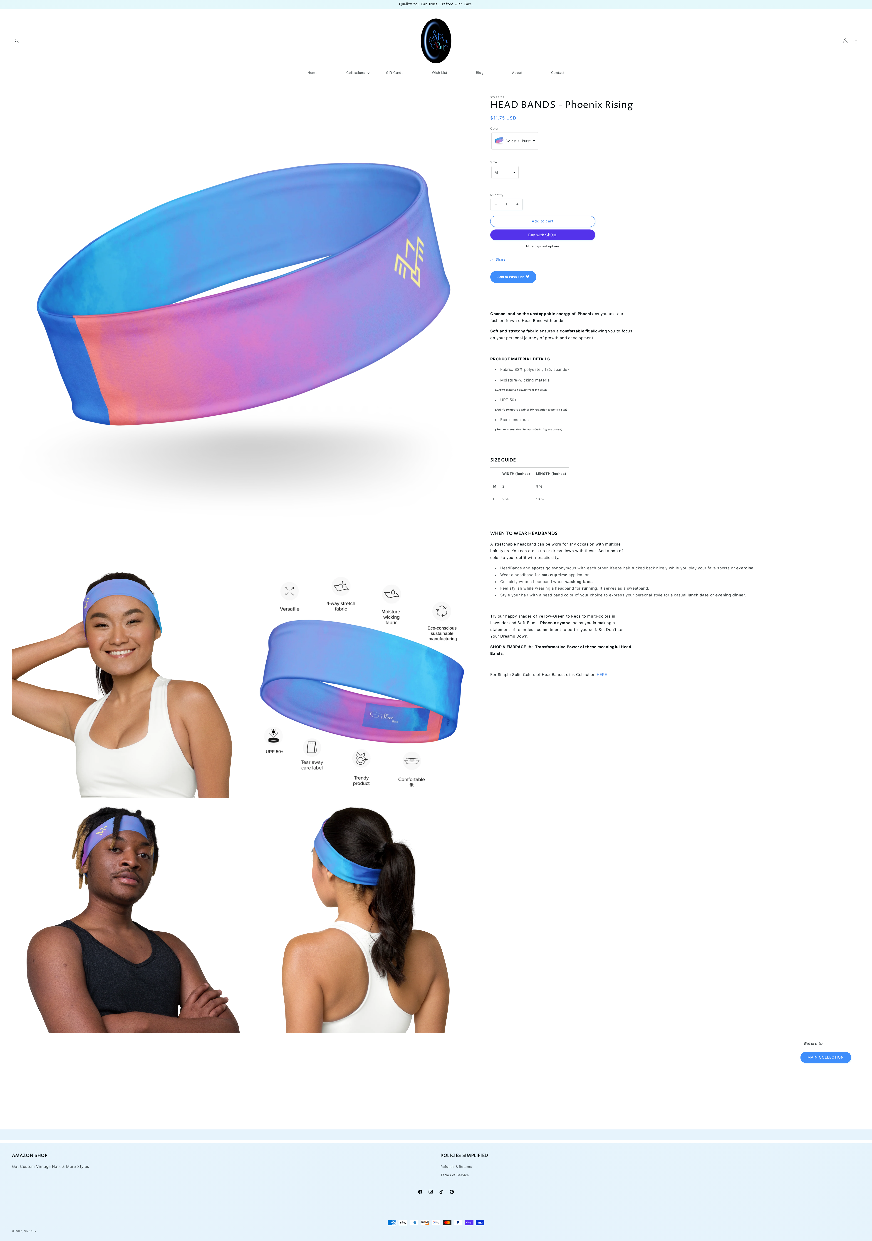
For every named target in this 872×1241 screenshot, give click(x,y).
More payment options (543, 246)
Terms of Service (455, 1175)
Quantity (496, 195)
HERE (602, 674)
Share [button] (500, 259)
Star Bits (30, 1231)
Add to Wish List (510, 277)
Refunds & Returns (456, 1167)
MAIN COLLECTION (826, 1057)
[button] (17, 41)
